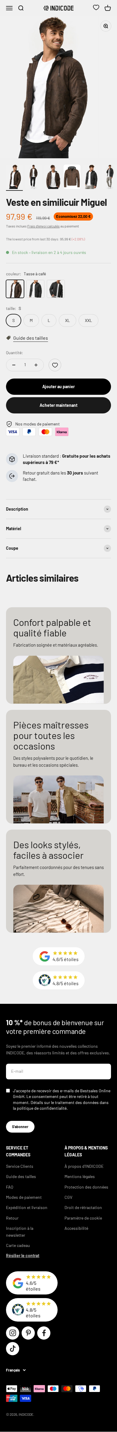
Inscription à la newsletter (19, 1231)
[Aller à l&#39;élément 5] (91, 178)
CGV (68, 1197)
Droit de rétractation (83, 1207)
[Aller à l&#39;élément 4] (72, 178)
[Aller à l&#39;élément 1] (14, 178)
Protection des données (86, 1186)
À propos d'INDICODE (84, 1166)
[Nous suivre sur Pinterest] (28, 1333)
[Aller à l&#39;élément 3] (52, 178)
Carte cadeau (18, 1245)
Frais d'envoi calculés (43, 226)
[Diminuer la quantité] (13, 365)
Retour (12, 1217)
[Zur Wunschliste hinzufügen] (55, 365)
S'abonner (20, 1126)
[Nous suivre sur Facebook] (43, 1333)
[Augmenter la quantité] (36, 365)
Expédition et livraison (26, 1207)
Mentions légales (79, 1176)
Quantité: (14, 352)
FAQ (9, 1186)
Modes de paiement (24, 1197)
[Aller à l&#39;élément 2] (33, 178)
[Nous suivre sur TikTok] (12, 1348)
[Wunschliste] (96, 8)
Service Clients (19, 1166)
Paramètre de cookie (83, 1217)
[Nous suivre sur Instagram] (12, 1333)
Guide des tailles (21, 1176)
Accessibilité (76, 1228)
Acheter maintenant (58, 405)
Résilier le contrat (22, 1255)
